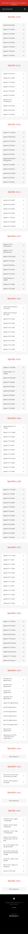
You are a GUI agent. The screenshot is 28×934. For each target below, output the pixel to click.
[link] (7, 9)
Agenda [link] (14, 907)
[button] (24, 9)
